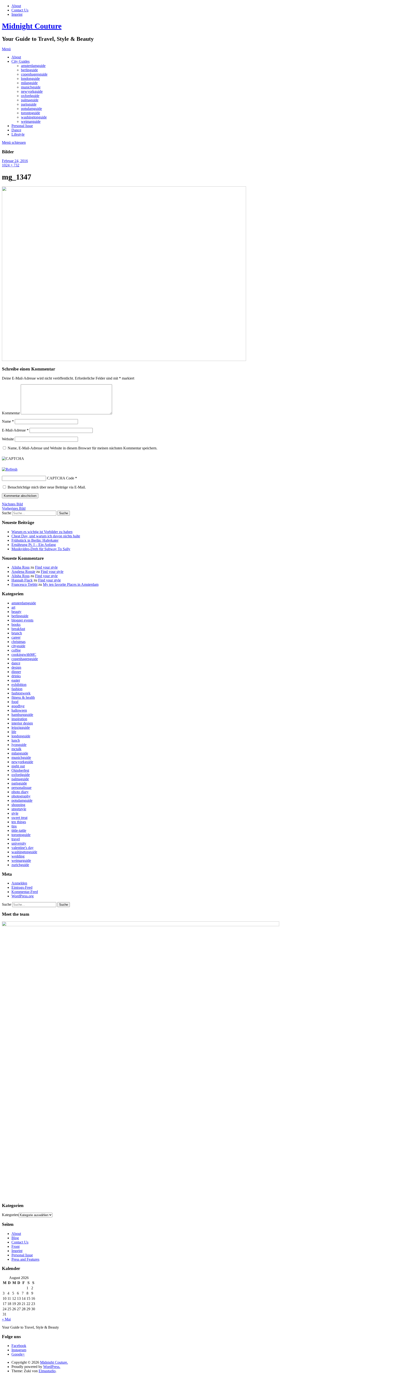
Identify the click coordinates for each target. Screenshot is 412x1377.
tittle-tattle (18, 830)
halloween (19, 710)
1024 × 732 (10, 165)
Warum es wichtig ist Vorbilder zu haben (41, 532)
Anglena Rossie (23, 572)
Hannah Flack (22, 580)
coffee (16, 650)
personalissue (21, 788)
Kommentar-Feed (24, 892)
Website (8, 439)
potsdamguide (31, 109)
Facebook (18, 1346)
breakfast (18, 629)
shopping (18, 805)
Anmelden (19, 883)
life (13, 732)
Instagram (18, 1350)
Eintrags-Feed (21, 887)
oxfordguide (30, 96)
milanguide (29, 83)
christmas (18, 642)
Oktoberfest (20, 770)
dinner (16, 672)
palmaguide (29, 100)
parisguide (28, 104)
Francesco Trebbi (24, 584)
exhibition (18, 685)
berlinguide (29, 70)
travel (15, 839)
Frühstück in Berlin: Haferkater (34, 540)
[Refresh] (9, 469)
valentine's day (22, 848)
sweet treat (19, 818)
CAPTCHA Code (60, 478)
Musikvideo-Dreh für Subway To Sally (40, 549)
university (18, 843)
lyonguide (18, 745)
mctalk (16, 749)
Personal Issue (22, 126)
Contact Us (19, 10)
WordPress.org (22, 896)
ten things (18, 822)
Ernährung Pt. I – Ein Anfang (33, 545)
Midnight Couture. (54, 1362)
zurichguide (20, 865)
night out (18, 766)
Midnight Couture (32, 26)
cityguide (18, 646)
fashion (16, 689)
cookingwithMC (23, 655)
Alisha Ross (20, 567)
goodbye (18, 706)
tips (14, 826)
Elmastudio (47, 1371)
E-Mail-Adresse (15, 430)
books (16, 624)
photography (21, 796)
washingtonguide (34, 117)
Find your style (46, 567)
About (16, 6)
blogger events (22, 620)
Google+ (18, 1354)
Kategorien (10, 1215)
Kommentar (11, 413)
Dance (16, 130)
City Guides (20, 61)
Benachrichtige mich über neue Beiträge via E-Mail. (47, 487)
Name (8, 421)
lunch (15, 740)
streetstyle (18, 809)
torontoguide (30, 113)
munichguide (31, 87)
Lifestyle (18, 134)
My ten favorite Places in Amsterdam (70, 584)
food (14, 702)
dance (15, 663)
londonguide (30, 79)
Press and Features (25, 1259)
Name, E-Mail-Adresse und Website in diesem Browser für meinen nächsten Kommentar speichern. (82, 448)
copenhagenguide (34, 74)
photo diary (20, 792)
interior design (22, 723)
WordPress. (51, 1367)
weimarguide (31, 121)
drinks (16, 676)
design (16, 667)
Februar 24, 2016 (15, 161)
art (13, 607)
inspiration (19, 719)
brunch (16, 633)
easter (15, 680)
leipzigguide (20, 727)
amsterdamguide (33, 66)
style (14, 813)
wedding (18, 856)
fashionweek (21, 693)
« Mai (6, 1319)
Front (15, 1246)
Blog (15, 1238)
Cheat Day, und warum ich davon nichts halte (45, 536)
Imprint (16, 14)
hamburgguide (22, 715)
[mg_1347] (124, 360)
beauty (16, 612)
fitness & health (23, 697)
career (16, 637)
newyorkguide (32, 91)
